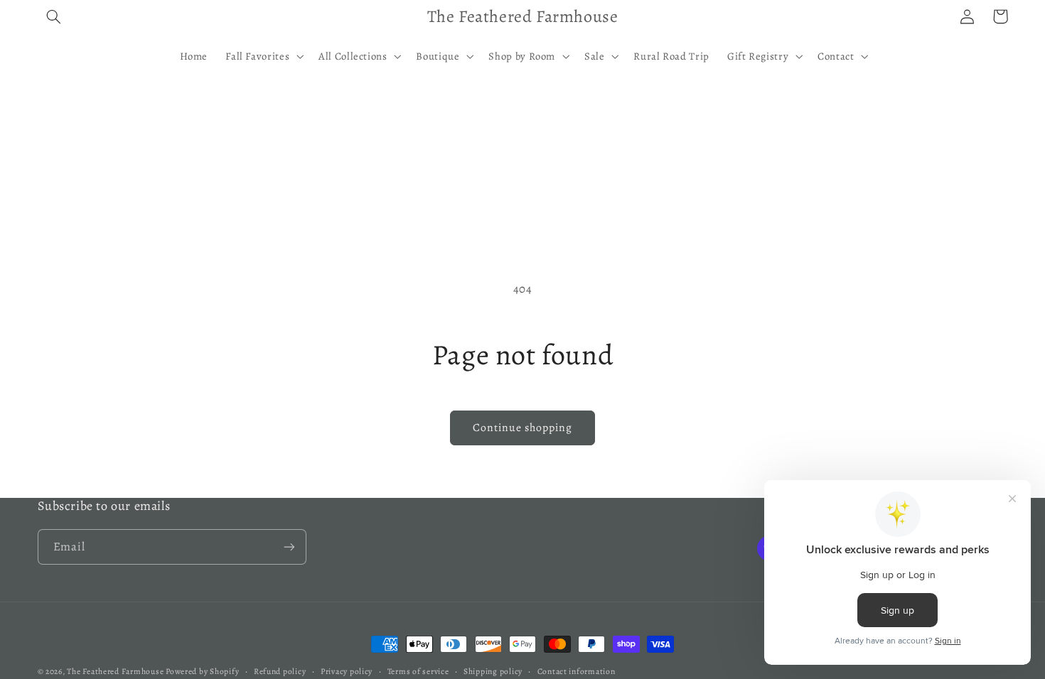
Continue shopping (523, 427)
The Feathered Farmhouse (116, 671)
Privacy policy (347, 671)
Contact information (576, 671)
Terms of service (418, 671)
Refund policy (280, 671)
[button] (54, 16)
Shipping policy (492, 671)
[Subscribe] (288, 546)
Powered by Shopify (202, 671)
